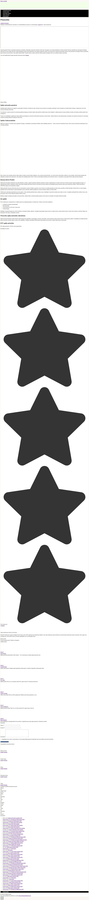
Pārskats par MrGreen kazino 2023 (18, 837)
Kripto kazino (5, 16)
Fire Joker (2, 680)
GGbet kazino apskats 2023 (17, 857)
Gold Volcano (3, 653)
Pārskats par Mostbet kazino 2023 (18, 863)
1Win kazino (13, 848)
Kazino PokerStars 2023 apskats (18, 828)
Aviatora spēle (6, 11)
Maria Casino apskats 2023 (16, 854)
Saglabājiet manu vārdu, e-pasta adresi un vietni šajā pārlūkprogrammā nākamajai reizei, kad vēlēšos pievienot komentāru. (27, 739)
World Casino (6, 819)
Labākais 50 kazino (4, 23)
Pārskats (5, 752)
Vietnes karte (6, 891)
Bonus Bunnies (3, 720)
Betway (27, 55)
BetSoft (3, 625)
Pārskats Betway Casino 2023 (17, 869)
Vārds (2, 725)
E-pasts (2, 727)
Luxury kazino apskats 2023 (17, 851)
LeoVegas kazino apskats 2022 (17, 831)
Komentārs (2, 736)
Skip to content (3, 1)
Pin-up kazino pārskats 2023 (17, 834)
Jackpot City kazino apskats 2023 (15, 818)
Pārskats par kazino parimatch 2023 (18, 872)
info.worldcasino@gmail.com (25, 895)
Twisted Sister (3, 666)
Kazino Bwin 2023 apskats (16, 822)
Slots (39, 24)
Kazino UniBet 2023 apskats (17, 842)
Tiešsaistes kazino (7, 10)
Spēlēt (1, 752)
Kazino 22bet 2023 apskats (17, 825)
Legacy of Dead (3, 693)
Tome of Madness (4, 706)
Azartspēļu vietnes (7, 13)
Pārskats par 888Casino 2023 (17, 860)
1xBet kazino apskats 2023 (16, 845)
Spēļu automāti (6, 14)
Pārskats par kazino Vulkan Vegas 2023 (19, 866)
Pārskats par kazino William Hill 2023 (19, 839)
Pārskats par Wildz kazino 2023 (17, 819)
